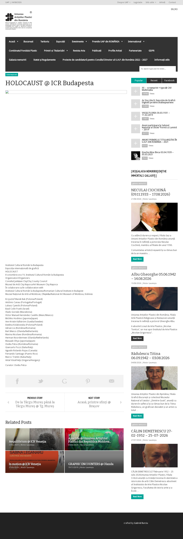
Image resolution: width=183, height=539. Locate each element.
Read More (137, 259)
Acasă (10, 42)
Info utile (149, 2)
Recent (154, 80)
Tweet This (41, 381)
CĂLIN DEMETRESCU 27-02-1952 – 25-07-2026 (151, 433)
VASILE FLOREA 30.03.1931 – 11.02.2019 (156, 114)
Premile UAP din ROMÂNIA (104, 42)
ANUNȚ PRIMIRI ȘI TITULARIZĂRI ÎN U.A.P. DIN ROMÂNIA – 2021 (159, 141)
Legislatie (138, 2)
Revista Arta (79, 50)
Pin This (88, 381)
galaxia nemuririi (139, 183)
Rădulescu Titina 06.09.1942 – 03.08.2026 (150, 355)
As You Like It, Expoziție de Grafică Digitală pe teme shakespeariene (158, 101)
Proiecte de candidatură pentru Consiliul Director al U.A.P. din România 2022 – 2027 (105, 59)
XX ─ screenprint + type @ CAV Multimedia (157, 89)
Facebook (169, 80)
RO (176, 9)
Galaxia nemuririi (17, 59)
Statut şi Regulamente (44, 59)
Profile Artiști (115, 50)
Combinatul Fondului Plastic (23, 50)
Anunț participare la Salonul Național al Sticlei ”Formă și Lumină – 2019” (159, 127)
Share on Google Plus (64, 381)
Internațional (132, 42)
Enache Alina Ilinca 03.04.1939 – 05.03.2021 (158, 153)
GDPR (151, 50)
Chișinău (46, 294)
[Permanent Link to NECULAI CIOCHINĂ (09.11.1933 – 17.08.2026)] (154, 217)
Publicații (96, 50)
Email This (111, 381)
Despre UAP (122, 2)
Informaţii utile (162, 59)
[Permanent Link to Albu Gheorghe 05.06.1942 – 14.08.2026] (154, 299)
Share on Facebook (17, 381)
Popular (139, 80)
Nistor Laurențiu (150, 199)
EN (172, 9)
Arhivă (162, 2)
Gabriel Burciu (141, 523)
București (28, 41)
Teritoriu (44, 41)
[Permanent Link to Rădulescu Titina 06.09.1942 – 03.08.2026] (154, 378)
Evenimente (76, 42)
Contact (172, 2)
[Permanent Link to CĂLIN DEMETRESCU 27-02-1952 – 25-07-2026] (154, 455)
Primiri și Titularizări (53, 51)
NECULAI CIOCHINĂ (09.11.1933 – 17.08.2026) (150, 192)
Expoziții (60, 41)
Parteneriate (135, 50)
